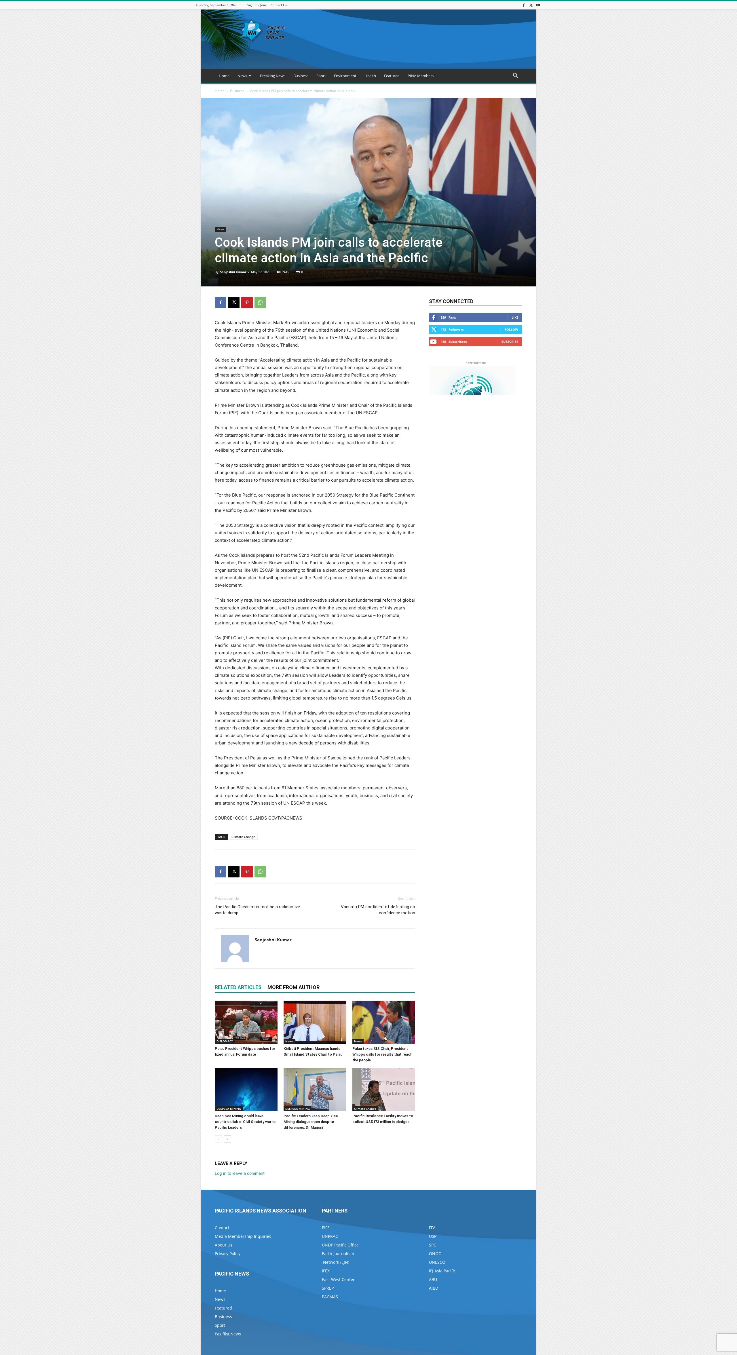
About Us (223, 1245)
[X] (531, 5)
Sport (321, 75)
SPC (432, 1245)
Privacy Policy (227, 1253)
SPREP (328, 1288)
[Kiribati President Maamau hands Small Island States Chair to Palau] (315, 1022)
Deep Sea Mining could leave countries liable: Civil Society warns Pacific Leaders (245, 1122)
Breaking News (272, 75)
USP (432, 1236)
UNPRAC (330, 1236)
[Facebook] (524, 5)
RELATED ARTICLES (238, 987)
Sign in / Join (256, 5)
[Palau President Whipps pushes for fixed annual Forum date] (246, 1022)
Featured (392, 75)
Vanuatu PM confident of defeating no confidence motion (378, 909)
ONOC (435, 1253)
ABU (433, 1279)
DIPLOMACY (224, 1041)
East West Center (338, 1279)
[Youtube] (538, 5)
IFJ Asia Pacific (442, 1271)
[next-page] (227, 1139)
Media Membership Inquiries (243, 1236)
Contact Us (279, 5)
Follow (511, 329)
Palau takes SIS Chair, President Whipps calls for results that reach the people (382, 1054)
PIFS (326, 1227)
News (242, 75)
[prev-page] (218, 1139)
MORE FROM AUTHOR (293, 987)
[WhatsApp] (260, 302)
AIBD (433, 1288)
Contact (222, 1227)
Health (370, 75)
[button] (515, 76)
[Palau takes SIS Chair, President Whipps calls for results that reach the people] (383, 1022)
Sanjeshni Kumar (233, 272)
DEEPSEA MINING (228, 1109)
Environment (345, 75)
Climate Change (243, 837)
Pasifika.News (228, 1334)
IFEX (326, 1271)
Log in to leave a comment (240, 1173)
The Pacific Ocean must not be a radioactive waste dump (257, 909)
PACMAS (330, 1296)
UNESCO (437, 1262)
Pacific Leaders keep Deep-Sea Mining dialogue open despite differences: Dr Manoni (311, 1122)
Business (300, 75)
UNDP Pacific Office (340, 1245)
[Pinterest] (247, 302)
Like (515, 317)
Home (224, 75)
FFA (432, 1227)
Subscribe (510, 341)
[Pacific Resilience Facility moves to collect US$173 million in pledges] (383, 1089)
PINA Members (421, 75)
